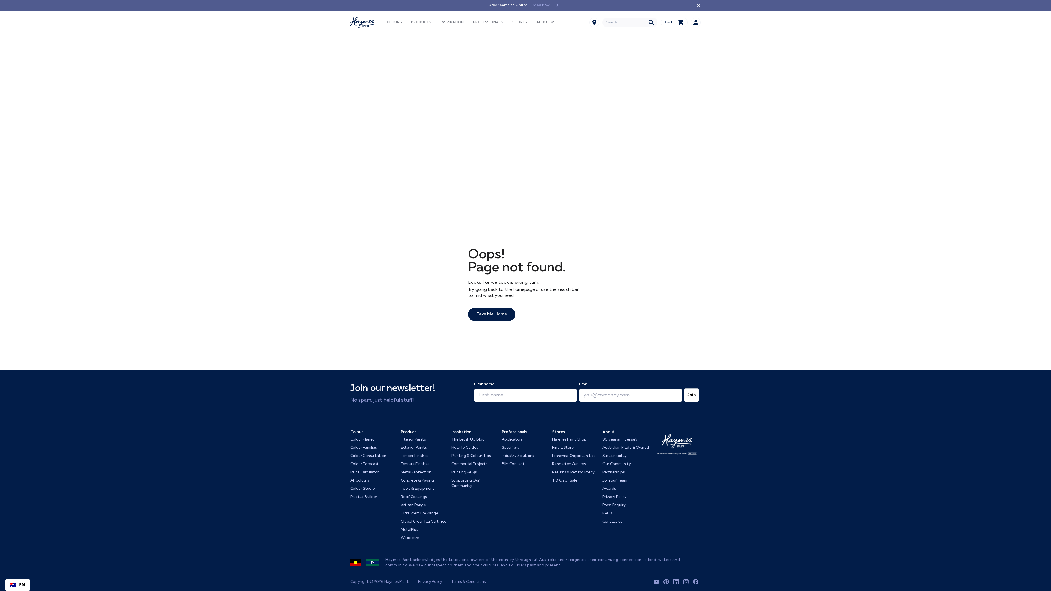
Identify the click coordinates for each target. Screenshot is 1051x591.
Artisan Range (413, 505)
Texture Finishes (415, 464)
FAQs (607, 513)
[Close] (699, 5)
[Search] (651, 22)
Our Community (616, 464)
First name (484, 384)
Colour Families (363, 448)
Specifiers (510, 448)
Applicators (512, 439)
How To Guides (464, 448)
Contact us (612, 521)
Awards (609, 489)
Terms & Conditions (468, 582)
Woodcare (410, 538)
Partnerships (613, 472)
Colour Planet (362, 439)
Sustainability (614, 456)
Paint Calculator (364, 472)
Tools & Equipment (417, 489)
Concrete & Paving (417, 480)
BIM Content (513, 464)
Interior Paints (413, 439)
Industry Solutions (518, 456)
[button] (393, 22)
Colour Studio (362, 489)
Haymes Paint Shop (569, 439)
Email (584, 384)
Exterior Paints (414, 448)
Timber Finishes (414, 456)
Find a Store (563, 448)
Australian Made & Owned (625, 448)
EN (22, 585)
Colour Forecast (364, 464)
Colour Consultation (368, 456)
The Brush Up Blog (468, 439)
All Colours (359, 480)
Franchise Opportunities (573, 456)
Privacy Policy (614, 497)
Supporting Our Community (465, 483)
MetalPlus (409, 530)
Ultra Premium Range (419, 513)
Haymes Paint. (396, 582)
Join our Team (614, 480)
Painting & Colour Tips (471, 456)
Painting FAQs (464, 472)
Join (691, 395)
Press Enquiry (614, 505)
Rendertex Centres (569, 464)
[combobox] (629, 22)
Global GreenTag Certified (424, 521)
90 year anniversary (620, 439)
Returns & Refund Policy (573, 472)
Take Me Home (492, 314)
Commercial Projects (469, 464)
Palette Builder (363, 497)
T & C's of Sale (564, 480)
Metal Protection (416, 472)
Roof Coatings (414, 497)
